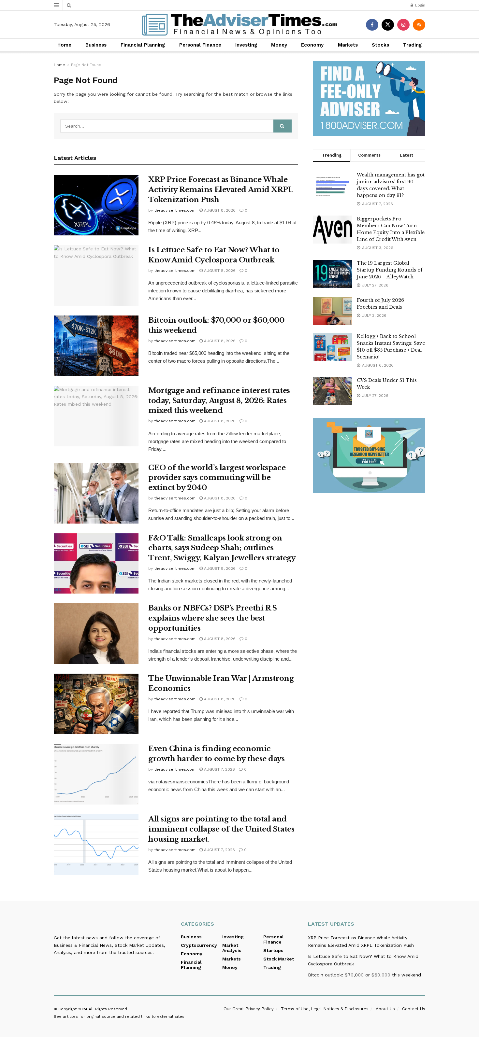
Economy (312, 45)
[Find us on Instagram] (403, 25)
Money (279, 45)
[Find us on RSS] (419, 25)
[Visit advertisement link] (369, 98)
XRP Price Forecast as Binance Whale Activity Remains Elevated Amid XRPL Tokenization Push (220, 189)
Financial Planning (143, 45)
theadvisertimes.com (175, 210)
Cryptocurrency (199, 945)
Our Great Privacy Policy (249, 1008)
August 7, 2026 (219, 769)
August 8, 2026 (219, 210)
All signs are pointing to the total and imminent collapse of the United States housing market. (221, 829)
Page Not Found (86, 65)
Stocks (380, 45)
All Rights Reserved (108, 1009)
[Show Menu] (56, 5)
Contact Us (413, 1008)
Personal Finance (200, 45)
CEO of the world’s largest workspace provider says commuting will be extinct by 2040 (216, 477)
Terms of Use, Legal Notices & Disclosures (325, 1008)
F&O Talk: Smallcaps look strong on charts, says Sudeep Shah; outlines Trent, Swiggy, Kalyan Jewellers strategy (222, 548)
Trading (412, 45)
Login (419, 5)
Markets (348, 45)
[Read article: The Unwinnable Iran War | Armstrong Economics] (96, 704)
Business (96, 45)
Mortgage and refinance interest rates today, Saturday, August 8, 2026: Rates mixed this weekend (219, 400)
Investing (246, 45)
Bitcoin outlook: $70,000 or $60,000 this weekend (364, 974)
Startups (273, 950)
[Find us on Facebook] (372, 25)
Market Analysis (231, 948)
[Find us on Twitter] (388, 25)
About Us (385, 1008)
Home (64, 45)
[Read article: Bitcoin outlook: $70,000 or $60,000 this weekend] (96, 345)
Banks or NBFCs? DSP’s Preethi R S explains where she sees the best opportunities (212, 618)
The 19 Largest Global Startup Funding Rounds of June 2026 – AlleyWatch (390, 270)
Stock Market (278, 958)
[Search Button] (69, 5)
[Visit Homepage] (239, 24)
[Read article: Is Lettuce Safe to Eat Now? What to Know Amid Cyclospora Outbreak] (96, 275)
